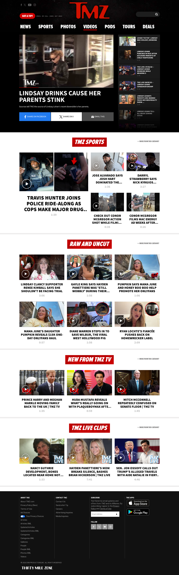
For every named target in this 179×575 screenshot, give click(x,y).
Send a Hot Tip (62, 505)
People (23, 546)
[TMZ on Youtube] (29, 5)
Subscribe (116, 514)
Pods (110, 27)
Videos (90, 27)
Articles (24, 520)
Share (36, 116)
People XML (25, 549)
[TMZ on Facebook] (21, 5)
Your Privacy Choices (35, 516)
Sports (45, 27)
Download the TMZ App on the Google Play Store (138, 512)
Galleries (24, 542)
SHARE (68, 116)
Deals (148, 27)
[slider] (66, 87)
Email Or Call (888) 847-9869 (49, 16)
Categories (25, 535)
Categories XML (27, 538)
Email (99, 116)
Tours (129, 27)
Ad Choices (25, 513)
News (25, 27)
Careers (59, 509)
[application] (66, 61)
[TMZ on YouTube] (104, 526)
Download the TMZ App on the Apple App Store (138, 503)
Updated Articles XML (30, 531)
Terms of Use (26, 509)
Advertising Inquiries (64, 513)
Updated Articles (28, 527)
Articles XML (26, 524)
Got (27, 16)
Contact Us (60, 502)
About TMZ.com (27, 502)
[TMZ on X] (25, 5)
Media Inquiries (62, 516)
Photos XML (26, 553)
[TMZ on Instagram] (34, 5)
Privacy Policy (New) (29, 505)
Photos (68, 27)
